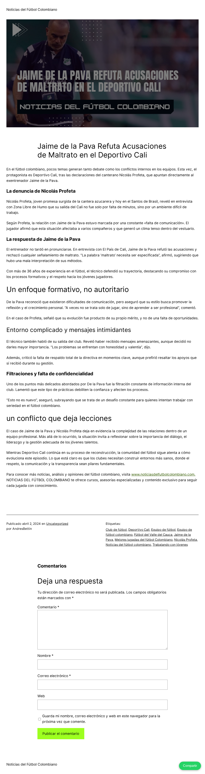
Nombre (45, 655)
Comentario (48, 607)
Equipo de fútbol (163, 530)
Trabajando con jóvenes (170, 545)
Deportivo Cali (139, 530)
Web (41, 696)
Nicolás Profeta (185, 540)
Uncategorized (57, 524)
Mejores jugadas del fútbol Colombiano (144, 540)
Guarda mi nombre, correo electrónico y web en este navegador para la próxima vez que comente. (101, 719)
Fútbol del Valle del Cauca (153, 535)
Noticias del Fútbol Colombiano (31, 9)
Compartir (190, 765)
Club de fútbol (116, 530)
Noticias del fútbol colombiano (128, 545)
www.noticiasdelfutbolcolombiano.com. (163, 474)
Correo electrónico (54, 676)
